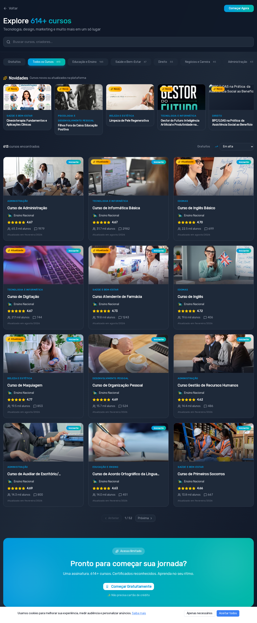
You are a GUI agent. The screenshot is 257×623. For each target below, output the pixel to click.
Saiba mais (139, 613)
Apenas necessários (199, 613)
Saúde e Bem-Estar (130, 62)
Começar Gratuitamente (131, 586)
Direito (165, 62)
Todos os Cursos (46, 62)
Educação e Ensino (87, 62)
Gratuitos (14, 62)
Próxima (143, 518)
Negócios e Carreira (200, 62)
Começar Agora (239, 8)
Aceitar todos (228, 613)
